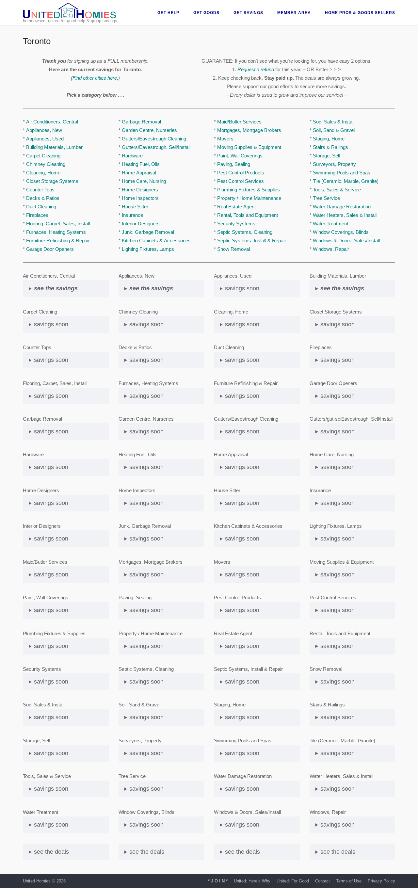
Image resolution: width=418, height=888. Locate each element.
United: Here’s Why (252, 881)
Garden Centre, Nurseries (149, 130)
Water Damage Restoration (342, 206)
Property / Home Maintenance (249, 198)
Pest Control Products (240, 172)
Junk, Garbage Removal (148, 232)
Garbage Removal (141, 121)
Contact (322, 881)
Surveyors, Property (334, 164)
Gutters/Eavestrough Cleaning (154, 138)
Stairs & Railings (330, 147)
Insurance (132, 215)
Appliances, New (44, 130)
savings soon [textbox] (51, 324)
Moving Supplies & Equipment (249, 147)
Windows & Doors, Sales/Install (346, 240)
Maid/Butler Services (239, 121)
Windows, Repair (331, 249)
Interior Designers (141, 223)
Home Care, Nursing (144, 181)
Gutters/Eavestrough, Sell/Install (156, 147)
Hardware (132, 155)
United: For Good (293, 881)
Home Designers (140, 189)
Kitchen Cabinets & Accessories (156, 240)
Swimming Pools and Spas (341, 172)
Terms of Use (349, 881)
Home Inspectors (140, 198)
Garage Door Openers (50, 249)
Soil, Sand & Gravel (334, 130)
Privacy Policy (381, 881)
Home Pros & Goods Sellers (360, 12)
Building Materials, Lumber (54, 147)
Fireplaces (37, 215)
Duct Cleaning (41, 206)
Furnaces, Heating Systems (56, 232)
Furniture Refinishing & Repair (58, 240)
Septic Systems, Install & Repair (251, 240)
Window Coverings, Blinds (341, 232)
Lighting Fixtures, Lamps (148, 249)
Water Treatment (330, 223)
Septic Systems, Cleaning (244, 232)
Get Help (168, 12)
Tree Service (326, 198)
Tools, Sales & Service (337, 189)
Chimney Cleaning (45, 164)
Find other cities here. (95, 78)
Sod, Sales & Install (333, 121)
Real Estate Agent (236, 206)
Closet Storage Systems (52, 181)
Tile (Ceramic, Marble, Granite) (345, 181)
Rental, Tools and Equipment (247, 215)
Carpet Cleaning (43, 155)
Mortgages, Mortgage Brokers (249, 130)
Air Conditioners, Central (52, 121)
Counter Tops (40, 189)
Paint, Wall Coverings (240, 155)
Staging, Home (329, 138)
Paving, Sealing (233, 164)
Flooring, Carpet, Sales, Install (58, 223)
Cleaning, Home (43, 172)
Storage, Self (326, 155)
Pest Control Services (240, 181)
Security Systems (236, 223)
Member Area (294, 12)
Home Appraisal (139, 172)
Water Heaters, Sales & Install (345, 215)
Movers (225, 138)
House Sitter (135, 206)
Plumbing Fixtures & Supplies (248, 189)
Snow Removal (233, 249)
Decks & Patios (42, 198)
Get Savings (248, 12)
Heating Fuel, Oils (141, 164)
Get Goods (206, 12)
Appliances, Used (45, 138)
